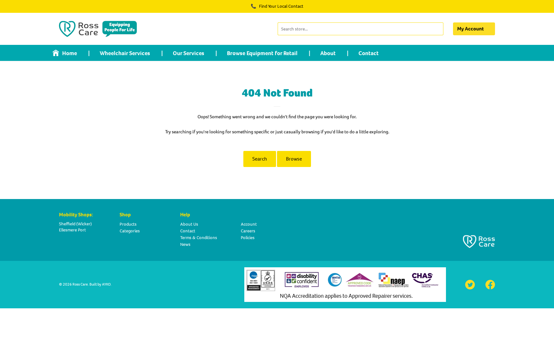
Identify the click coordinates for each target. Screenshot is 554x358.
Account (249, 224)
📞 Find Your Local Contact (277, 6)
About (328, 53)
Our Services (188, 53)
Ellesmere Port (72, 230)
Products (128, 224)
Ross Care (80, 284)
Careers (248, 231)
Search (259, 158)
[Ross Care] (98, 29)
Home (69, 53)
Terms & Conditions (198, 238)
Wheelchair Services (125, 53)
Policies (248, 238)
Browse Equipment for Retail (262, 53)
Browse (294, 158)
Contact (368, 53)
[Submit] (437, 28)
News (185, 244)
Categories (130, 231)
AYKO (106, 284)
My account (470, 28)
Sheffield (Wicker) (75, 224)
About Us (189, 224)
